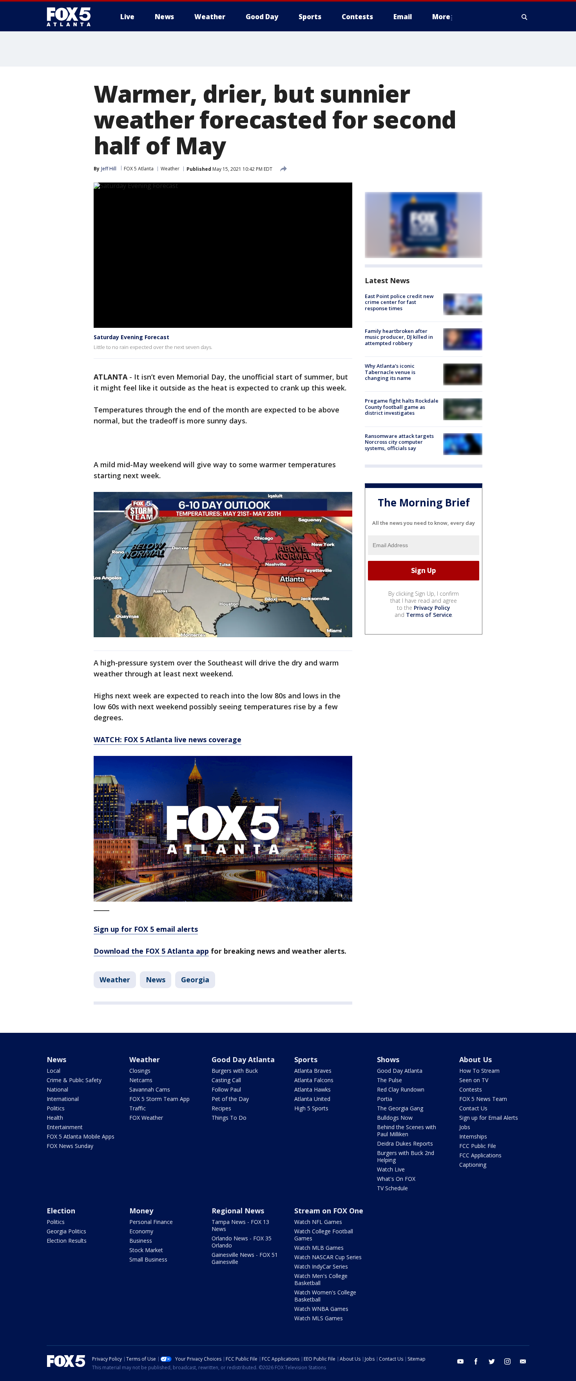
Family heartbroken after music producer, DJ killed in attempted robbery (399, 337)
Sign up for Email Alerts (488, 1117)
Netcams (140, 1080)
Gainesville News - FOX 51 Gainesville (245, 1258)
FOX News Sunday (70, 1146)
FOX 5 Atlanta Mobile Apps (80, 1136)
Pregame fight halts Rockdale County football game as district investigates (401, 407)
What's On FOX (396, 1178)
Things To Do (229, 1117)
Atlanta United (312, 1099)
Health (55, 1117)
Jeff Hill (108, 168)
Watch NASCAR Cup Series (328, 1257)
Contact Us (473, 1108)
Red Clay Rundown (400, 1089)
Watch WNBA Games (321, 1308)
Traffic (137, 1108)
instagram (507, 1361)
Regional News (238, 1210)
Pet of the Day (230, 1099)
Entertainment (65, 1127)
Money (141, 1210)
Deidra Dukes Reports (405, 1143)
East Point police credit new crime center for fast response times (399, 302)
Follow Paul (226, 1089)
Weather (170, 168)
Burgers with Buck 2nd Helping (405, 1156)
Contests (470, 1089)
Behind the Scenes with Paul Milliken (406, 1130)
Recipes (221, 1108)
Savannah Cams (149, 1089)
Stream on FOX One (328, 1210)
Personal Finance (151, 1222)
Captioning (472, 1164)
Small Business (148, 1259)
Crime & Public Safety (74, 1080)
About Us (475, 1059)
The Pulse (389, 1080)
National (57, 1089)
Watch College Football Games (323, 1234)
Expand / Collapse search (524, 17)
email (523, 1361)
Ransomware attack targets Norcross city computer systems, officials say (399, 442)
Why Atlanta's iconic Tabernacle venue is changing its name (390, 372)
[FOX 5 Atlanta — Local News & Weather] (72, 16)
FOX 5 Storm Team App (159, 1099)
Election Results (67, 1240)
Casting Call (226, 1080)
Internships (473, 1136)
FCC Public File (477, 1146)
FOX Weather (146, 1117)
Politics (56, 1108)
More (441, 16)
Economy (141, 1231)
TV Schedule (392, 1188)
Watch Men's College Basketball (321, 1279)
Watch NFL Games (318, 1222)
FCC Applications (480, 1155)
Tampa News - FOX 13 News (240, 1225)
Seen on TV (473, 1080)
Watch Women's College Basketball (325, 1296)
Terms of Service (429, 614)
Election (61, 1210)
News (155, 979)
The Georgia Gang (400, 1108)
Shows (388, 1059)
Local (53, 1070)
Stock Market (146, 1250)
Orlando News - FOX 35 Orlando (242, 1242)
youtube (460, 1361)
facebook (476, 1361)
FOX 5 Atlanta (139, 168)
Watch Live (391, 1169)
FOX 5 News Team (483, 1099)
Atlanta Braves (312, 1070)
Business (140, 1240)
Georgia (195, 979)
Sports (305, 1059)
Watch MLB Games (319, 1247)
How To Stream (479, 1070)
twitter (491, 1361)
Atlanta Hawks (312, 1089)
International (63, 1099)
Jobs (464, 1127)
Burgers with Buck (235, 1070)
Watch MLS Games (318, 1318)
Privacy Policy (432, 607)
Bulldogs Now (395, 1117)
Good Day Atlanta (243, 1059)
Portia (384, 1099)
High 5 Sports (311, 1108)
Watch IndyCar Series (321, 1266)
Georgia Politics (66, 1231)
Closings (139, 1070)
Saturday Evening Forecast (131, 337)
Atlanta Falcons (313, 1080)
